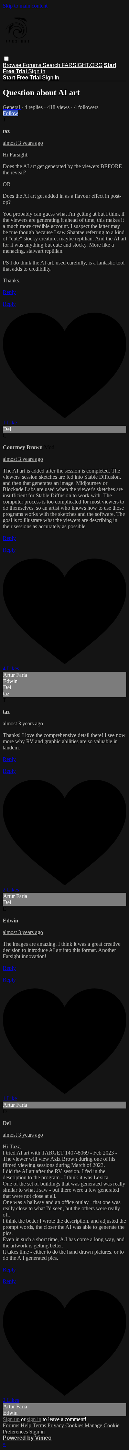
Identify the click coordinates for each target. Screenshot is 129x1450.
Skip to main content (25, 6)
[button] (6, 58)
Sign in (36, 71)
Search (52, 65)
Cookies (75, 1425)
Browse (13, 65)
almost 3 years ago (23, 143)
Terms (40, 1425)
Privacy (56, 1425)
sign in (34, 1419)
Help (27, 1425)
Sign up (11, 1419)
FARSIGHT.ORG (82, 65)
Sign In (50, 77)
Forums (33, 65)
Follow (10, 113)
